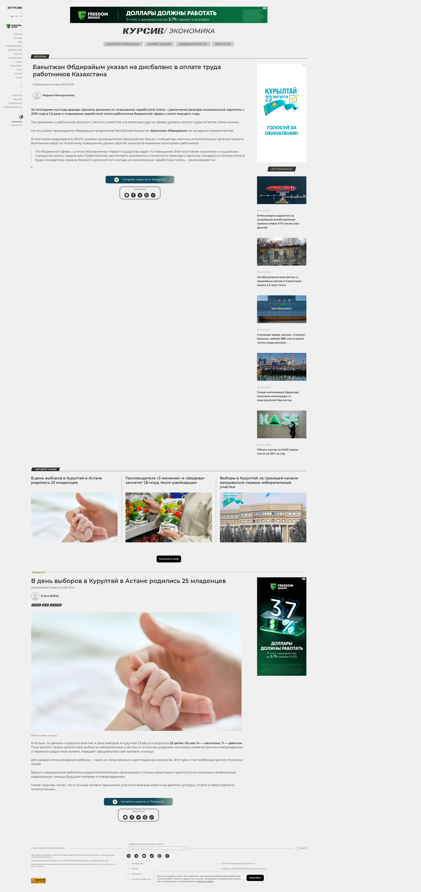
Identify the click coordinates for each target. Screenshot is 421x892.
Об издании (137, 864)
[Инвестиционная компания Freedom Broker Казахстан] (13, 26)
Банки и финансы (123, 44)
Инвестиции (159, 44)
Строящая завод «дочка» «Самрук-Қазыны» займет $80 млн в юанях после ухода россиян (281, 338)
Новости (18, 34)
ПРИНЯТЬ (255, 877)
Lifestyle (17, 54)
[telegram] (136, 856)
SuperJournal (15, 58)
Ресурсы (223, 44)
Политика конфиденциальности (238, 864)
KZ (21, 16)
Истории (18, 38)
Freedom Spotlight (12, 107)
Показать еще (169, 559)
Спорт (19, 70)
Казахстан (17, 122)
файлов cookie (205, 881)
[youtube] (144, 856)
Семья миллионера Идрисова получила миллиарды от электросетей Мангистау (278, 396)
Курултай (56, 605)
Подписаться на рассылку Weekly (146, 844)
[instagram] (129, 856)
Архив (19, 78)
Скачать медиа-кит (141, 879)
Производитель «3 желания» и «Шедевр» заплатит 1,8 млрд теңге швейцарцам (165, 480)
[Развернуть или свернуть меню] (21, 86)
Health (18, 62)
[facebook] (167, 856)
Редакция (17, 95)
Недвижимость (193, 44)
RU (12, 16)
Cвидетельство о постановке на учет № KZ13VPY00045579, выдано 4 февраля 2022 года (69, 861)
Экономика (16, 66)
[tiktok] (152, 856)
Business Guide (15, 50)
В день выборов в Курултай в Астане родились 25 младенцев (66, 480)
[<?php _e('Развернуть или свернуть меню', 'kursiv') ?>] (21, 117)
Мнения (18, 74)
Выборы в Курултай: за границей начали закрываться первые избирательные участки (259, 482)
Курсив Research (13, 46)
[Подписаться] (186, 848)
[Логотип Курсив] (14, 8)
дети (45, 605)
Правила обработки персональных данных (244, 869)
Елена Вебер (50, 595)
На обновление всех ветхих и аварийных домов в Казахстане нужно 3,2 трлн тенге (279, 281)
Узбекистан (16, 125)
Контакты (136, 874)
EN (16, 16)
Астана (36, 605)
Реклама (17, 99)
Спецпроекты (15, 103)
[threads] (159, 856)
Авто (19, 42)
